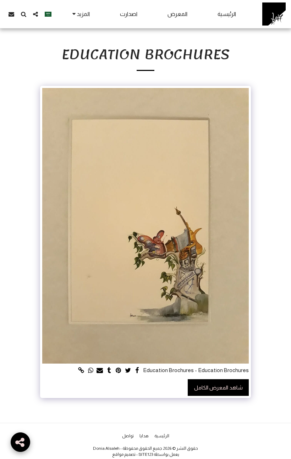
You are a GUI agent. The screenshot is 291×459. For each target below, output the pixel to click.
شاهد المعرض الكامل (218, 388)
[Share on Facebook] (137, 370)
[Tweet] (128, 370)
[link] (81, 370)
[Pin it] (118, 370)
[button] (35, 14)
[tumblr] (109, 370)
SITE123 (145, 454)
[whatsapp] (90, 370)
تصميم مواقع (124, 454)
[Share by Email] (100, 370)
